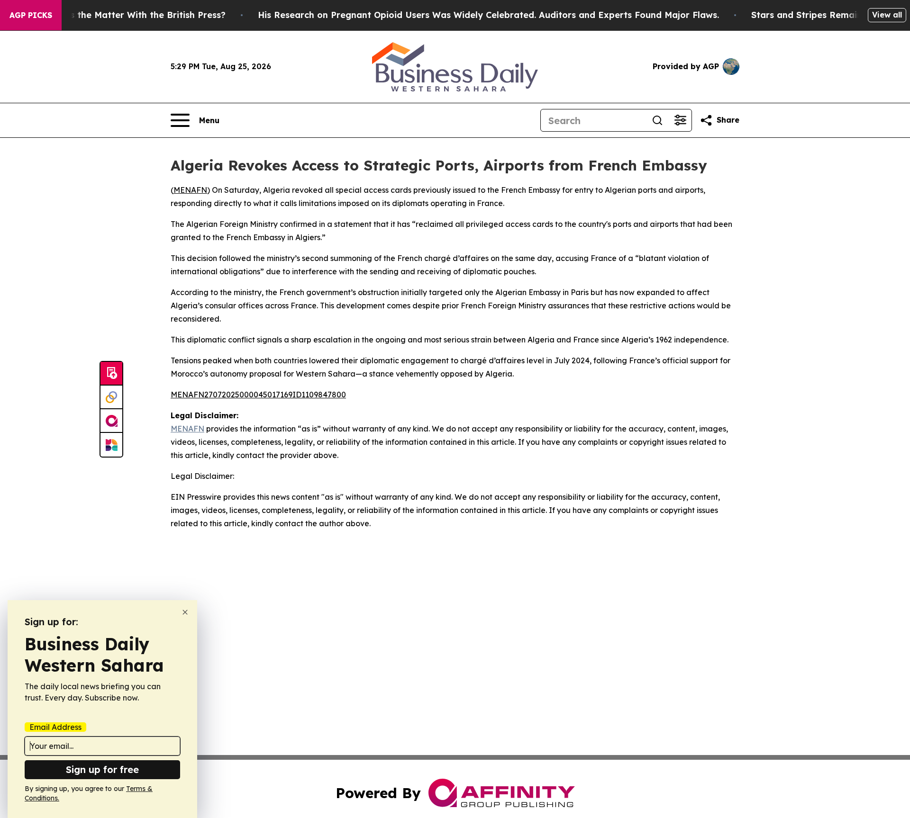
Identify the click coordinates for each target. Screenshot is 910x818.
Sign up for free (102, 769)
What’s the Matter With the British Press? (135, 14)
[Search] (657, 120)
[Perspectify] (111, 397)
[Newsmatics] (111, 445)
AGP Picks (30, 15)
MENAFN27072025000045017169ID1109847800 (258, 394)
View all (887, 14)
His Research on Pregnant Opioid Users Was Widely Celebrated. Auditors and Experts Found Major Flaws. (488, 14)
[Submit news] (111, 374)
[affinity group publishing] (111, 421)
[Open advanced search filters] (680, 120)
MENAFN (190, 190)
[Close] (185, 612)
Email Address (55, 727)
